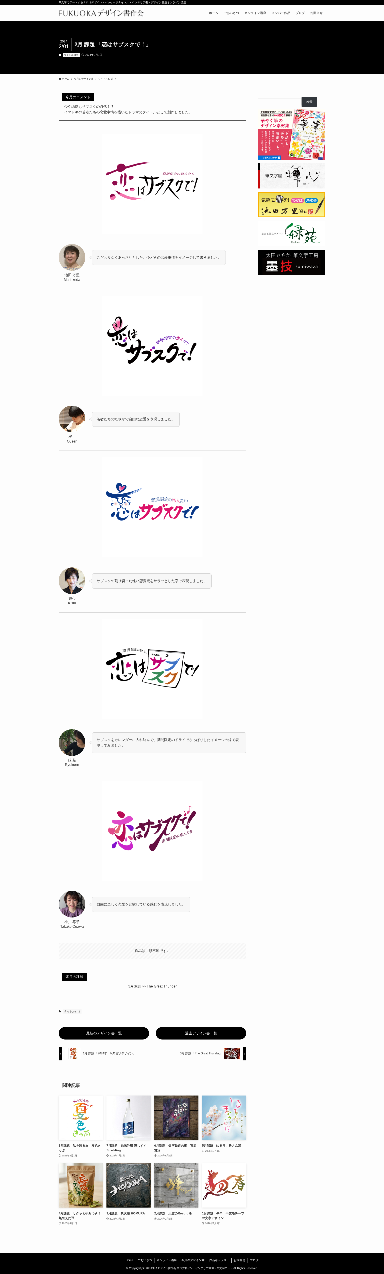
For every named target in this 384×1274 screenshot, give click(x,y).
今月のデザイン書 (192, 1260)
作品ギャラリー (219, 1260)
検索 (309, 102)
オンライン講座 (167, 1260)
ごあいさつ (145, 1260)
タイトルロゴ (71, 55)
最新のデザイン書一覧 (104, 1033)
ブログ (254, 1260)
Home (129, 1260)
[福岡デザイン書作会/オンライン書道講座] (101, 12)
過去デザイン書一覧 (201, 1033)
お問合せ (239, 1260)
